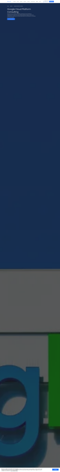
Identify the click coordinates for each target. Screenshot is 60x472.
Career (40, 1)
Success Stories (33, 1)
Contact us (51, 1)
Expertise (21, 1)
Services (18, 1)
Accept (55, 469)
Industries (25, 1)
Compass (14, 1)
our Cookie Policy (14, 470)
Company (28, 1)
